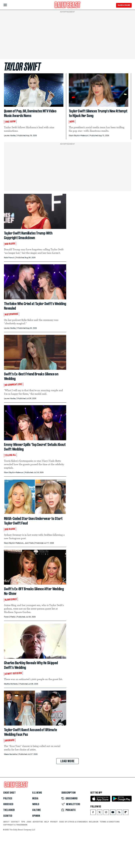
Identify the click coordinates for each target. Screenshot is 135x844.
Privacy (54, 822)
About (6, 822)
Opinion (36, 816)
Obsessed (8, 804)
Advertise (38, 822)
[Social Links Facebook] (93, 813)
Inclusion (93, 822)
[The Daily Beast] (67, 5)
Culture (36, 810)
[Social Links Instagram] (106, 813)
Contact (15, 822)
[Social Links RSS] (119, 813)
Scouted (7, 816)
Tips (23, 822)
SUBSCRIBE (124, 5)
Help (46, 822)
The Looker (9, 810)
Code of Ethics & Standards (73, 822)
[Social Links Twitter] (99, 813)
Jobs (29, 822)
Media (35, 798)
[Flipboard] (125, 813)
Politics (7, 798)
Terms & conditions (110, 822)
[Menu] (8, 5)
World (35, 804)
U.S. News (37, 792)
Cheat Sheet (9, 792)
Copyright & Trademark (15, 825)
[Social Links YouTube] (112, 813)
